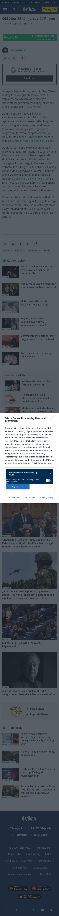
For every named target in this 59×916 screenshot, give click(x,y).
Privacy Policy (46, 497)
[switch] (48, 480)
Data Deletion (12, 497)
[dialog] (29, 458)
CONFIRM (17, 487)
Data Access (29, 497)
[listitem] (28, 474)
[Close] (53, 418)
